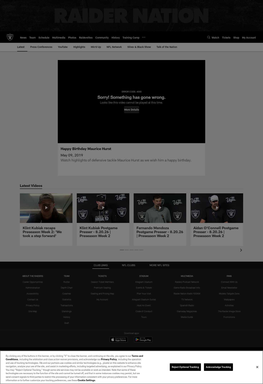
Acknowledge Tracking (218, 367)
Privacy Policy (109, 359)
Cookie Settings (86, 380)
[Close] (257, 367)
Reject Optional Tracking (185, 367)
